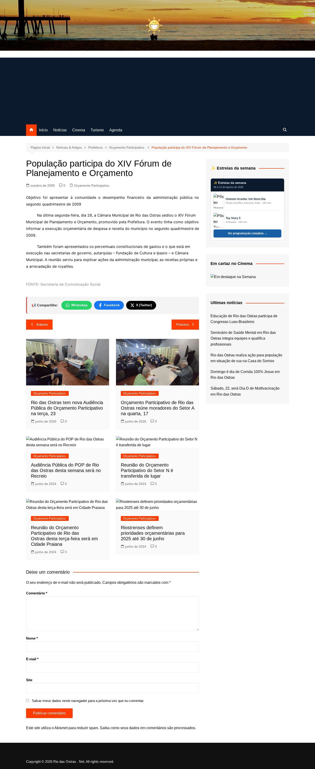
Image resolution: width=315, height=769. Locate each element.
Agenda (115, 130)
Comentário (36, 593)
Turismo (97, 130)
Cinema (78, 130)
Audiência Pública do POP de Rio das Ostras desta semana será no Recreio (66, 470)
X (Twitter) (144, 305)
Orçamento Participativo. (92, 185)
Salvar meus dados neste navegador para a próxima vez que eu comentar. (88, 701)
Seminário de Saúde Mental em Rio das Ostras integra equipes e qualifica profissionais (243, 338)
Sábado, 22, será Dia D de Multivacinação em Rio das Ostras (245, 391)
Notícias (60, 130)
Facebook (112, 305)
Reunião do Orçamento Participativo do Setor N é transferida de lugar (147, 470)
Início (43, 130)
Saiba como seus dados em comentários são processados (147, 728)
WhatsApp (79, 305)
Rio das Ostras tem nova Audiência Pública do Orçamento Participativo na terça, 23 (67, 408)
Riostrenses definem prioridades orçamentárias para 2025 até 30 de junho (153, 533)
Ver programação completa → (247, 233)
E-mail (32, 659)
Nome (32, 638)
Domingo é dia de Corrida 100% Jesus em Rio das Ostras (245, 375)
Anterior (42, 324)
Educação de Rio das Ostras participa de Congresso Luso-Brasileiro (244, 319)
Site (29, 680)
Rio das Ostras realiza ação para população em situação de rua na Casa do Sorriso (246, 358)
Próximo (182, 324)
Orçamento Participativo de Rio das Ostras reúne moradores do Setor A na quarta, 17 (157, 408)
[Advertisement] (157, 90)
